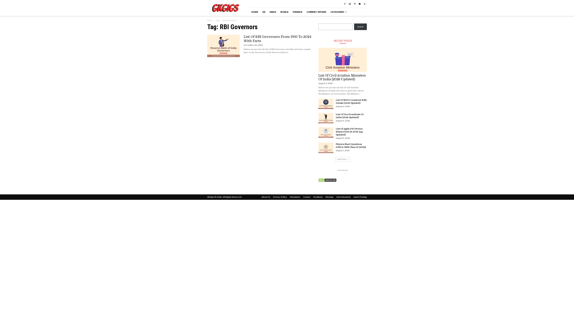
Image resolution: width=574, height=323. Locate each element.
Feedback (318, 197)
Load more (341, 159)
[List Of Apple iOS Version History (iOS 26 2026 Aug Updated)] (325, 132)
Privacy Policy (280, 197)
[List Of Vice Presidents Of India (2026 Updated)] (325, 118)
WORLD (284, 11)
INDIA (273, 11)
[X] (364, 4)
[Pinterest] (354, 4)
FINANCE (297, 11)
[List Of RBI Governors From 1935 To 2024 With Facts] (223, 46)
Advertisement (343, 197)
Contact (306, 197)
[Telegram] (359, 4)
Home (210, 20)
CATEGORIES (337, 11)
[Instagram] (350, 4)
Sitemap (329, 197)
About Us (265, 197)
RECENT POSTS (343, 40)
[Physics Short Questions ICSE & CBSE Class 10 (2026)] (325, 148)
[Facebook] (345, 4)
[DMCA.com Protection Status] (327, 181)
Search (360, 26)
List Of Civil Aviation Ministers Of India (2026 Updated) (342, 77)
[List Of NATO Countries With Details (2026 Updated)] (325, 104)
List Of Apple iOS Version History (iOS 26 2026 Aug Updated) (349, 132)
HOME (254, 11)
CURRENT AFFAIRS (316, 11)
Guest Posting (360, 197)
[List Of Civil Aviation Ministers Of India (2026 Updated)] (342, 60)
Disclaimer (295, 197)
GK (263, 11)
